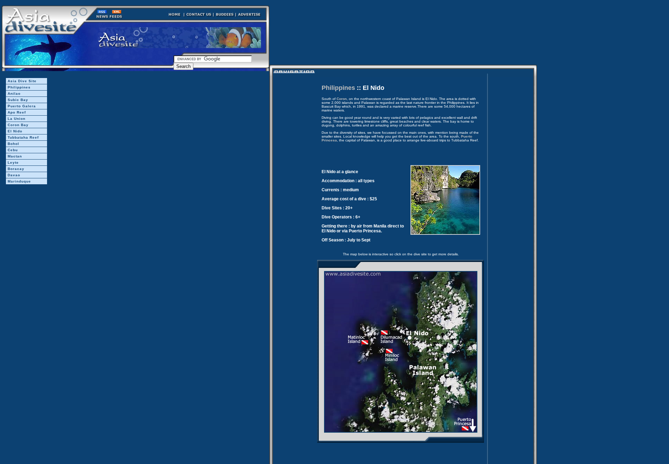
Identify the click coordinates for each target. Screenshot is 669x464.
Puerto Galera (22, 106)
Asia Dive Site (22, 81)
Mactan (15, 156)
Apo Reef (17, 112)
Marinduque (19, 181)
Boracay (16, 169)
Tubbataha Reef (23, 137)
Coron (342, 99)
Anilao (14, 93)
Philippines (19, 87)
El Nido (15, 131)
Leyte (13, 162)
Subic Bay (18, 100)
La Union (16, 119)
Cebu (13, 150)
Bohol (13, 144)
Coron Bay (18, 125)
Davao (14, 175)
